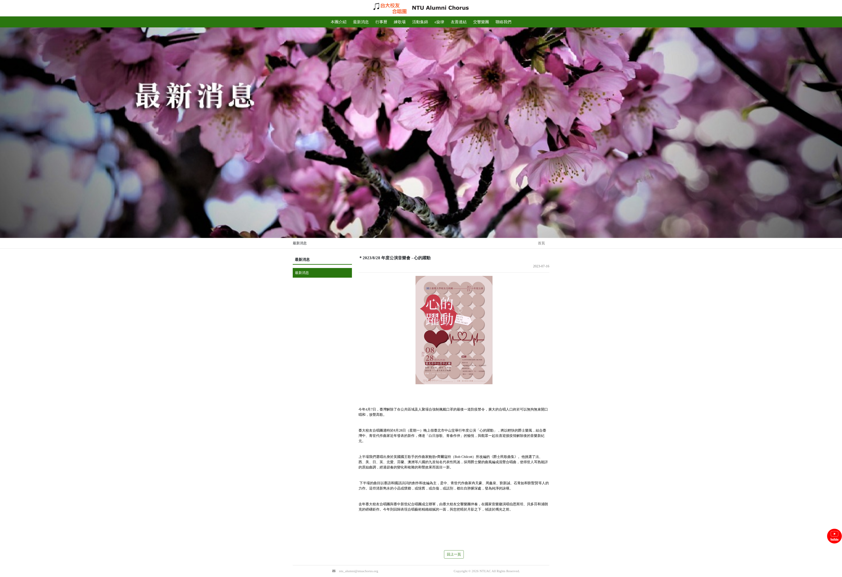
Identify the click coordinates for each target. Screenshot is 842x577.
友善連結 (459, 22)
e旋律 (439, 22)
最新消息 (361, 22)
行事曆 (381, 22)
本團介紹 (338, 22)
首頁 (541, 243)
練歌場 (400, 22)
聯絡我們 (503, 22)
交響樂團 (481, 22)
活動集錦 (420, 22)
